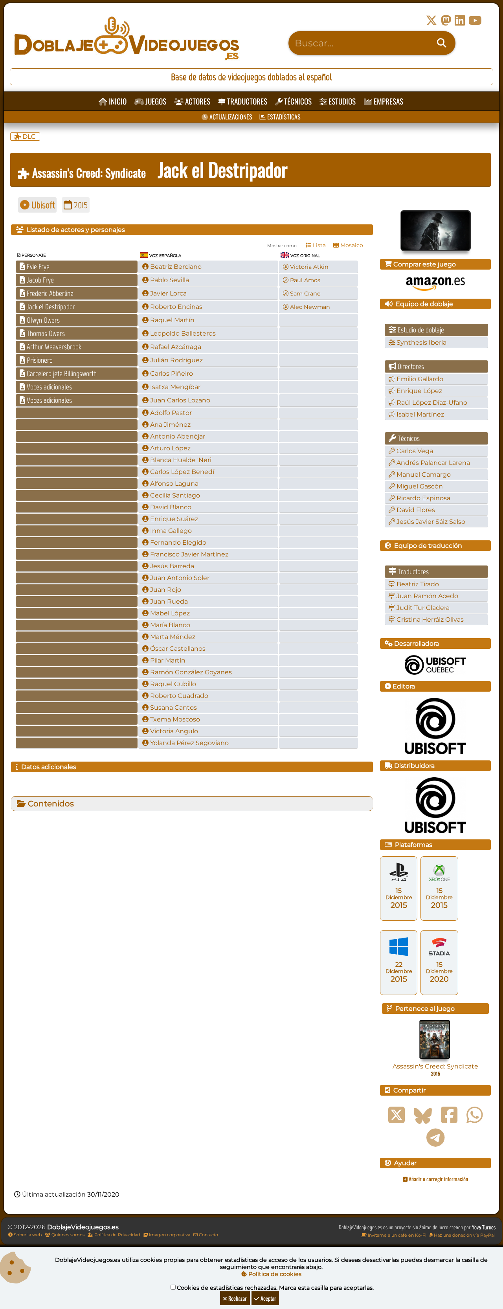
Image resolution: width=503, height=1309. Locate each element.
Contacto (208, 1234)
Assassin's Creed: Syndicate (87, 172)
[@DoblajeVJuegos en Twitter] (431, 20)
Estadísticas (283, 116)
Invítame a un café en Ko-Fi (396, 1235)
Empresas (387, 101)
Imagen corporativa (169, 1234)
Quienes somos (67, 1234)
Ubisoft (42, 205)
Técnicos (297, 101)
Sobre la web (27, 1234)
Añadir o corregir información (438, 1179)
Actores (197, 101)
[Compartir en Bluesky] (423, 1115)
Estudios (341, 101)
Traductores (246, 101)
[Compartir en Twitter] (396, 1115)
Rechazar (237, 1298)
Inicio (117, 101)
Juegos (155, 101)
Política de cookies (274, 1274)
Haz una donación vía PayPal (464, 1235)
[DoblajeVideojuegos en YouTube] (475, 20)
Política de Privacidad (116, 1234)
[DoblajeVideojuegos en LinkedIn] (459, 20)
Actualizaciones (230, 116)
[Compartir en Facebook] (449, 1115)
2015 (80, 205)
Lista (318, 245)
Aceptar (267, 1298)
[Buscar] (442, 43)
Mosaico (351, 245)
